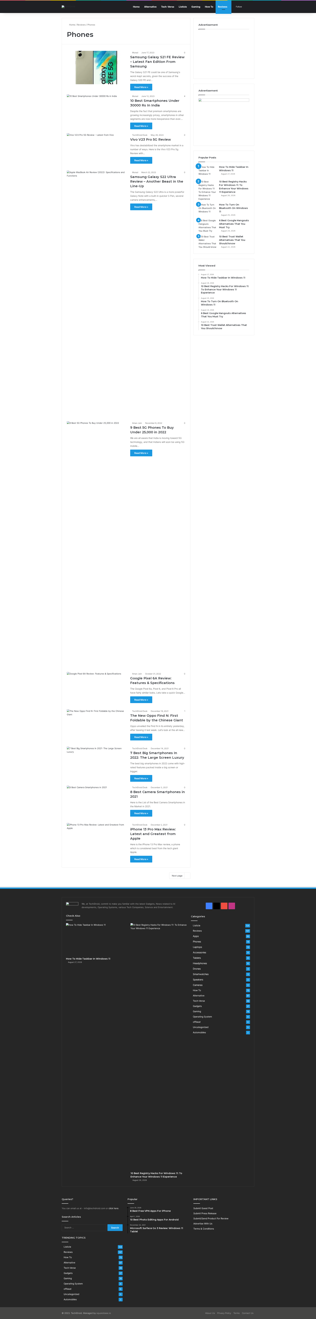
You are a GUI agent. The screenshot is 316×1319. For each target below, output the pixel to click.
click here (113, 1208)
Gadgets (197, 1006)
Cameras (197, 985)
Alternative (150, 6)
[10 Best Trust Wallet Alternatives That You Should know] (207, 242)
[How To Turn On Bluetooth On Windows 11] (207, 209)
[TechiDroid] (68, 6)
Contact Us (247, 1313)
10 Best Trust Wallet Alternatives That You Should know (232, 240)
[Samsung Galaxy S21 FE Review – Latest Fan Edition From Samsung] (96, 67)
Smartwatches (201, 974)
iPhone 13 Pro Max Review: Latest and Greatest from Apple (153, 833)
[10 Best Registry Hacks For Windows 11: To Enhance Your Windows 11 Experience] (207, 190)
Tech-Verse (167, 6)
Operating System (202, 1016)
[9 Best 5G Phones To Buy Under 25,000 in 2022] (96, 544)
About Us (210, 1313)
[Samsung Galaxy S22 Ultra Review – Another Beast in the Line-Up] (96, 294)
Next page (177, 875)
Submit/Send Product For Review (210, 1218)
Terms (236, 1313)
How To (209, 6)
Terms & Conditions (203, 1228)
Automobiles (199, 1032)
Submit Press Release (204, 1213)
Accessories (199, 952)
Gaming (195, 6)
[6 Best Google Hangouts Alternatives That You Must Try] (207, 226)
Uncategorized (200, 1027)
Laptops (197, 947)
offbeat (197, 1022)
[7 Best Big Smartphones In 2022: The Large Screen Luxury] (96, 763)
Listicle (183, 6)
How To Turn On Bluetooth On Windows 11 (233, 208)
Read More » (141, 87)
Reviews (222, 6)
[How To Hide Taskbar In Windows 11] (207, 171)
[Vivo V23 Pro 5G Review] (96, 150)
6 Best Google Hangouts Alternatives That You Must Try (234, 224)
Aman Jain (137, 423)
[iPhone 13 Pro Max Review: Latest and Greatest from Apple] (96, 839)
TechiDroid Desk (139, 135)
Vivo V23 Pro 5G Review (150, 139)
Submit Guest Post (203, 1208)
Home (136, 6)
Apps (196, 936)
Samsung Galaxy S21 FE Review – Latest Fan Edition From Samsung (157, 61)
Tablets (197, 957)
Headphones (200, 963)
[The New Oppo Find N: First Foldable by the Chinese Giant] (96, 726)
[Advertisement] (223, 53)
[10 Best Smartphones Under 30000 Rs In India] (96, 111)
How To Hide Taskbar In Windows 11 (88, 958)
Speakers (198, 979)
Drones (197, 968)
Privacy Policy (224, 1313)
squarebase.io (103, 1313)
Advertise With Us (202, 1223)
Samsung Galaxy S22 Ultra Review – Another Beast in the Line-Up (156, 181)
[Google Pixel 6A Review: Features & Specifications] (96, 688)
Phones (197, 941)
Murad (135, 52)
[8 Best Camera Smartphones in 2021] (96, 802)
